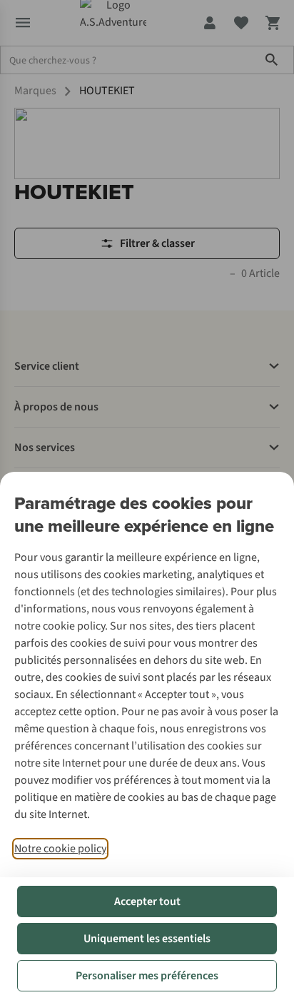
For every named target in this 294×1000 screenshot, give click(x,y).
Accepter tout (147, 901)
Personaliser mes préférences (147, 976)
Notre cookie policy (60, 849)
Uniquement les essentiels (147, 938)
